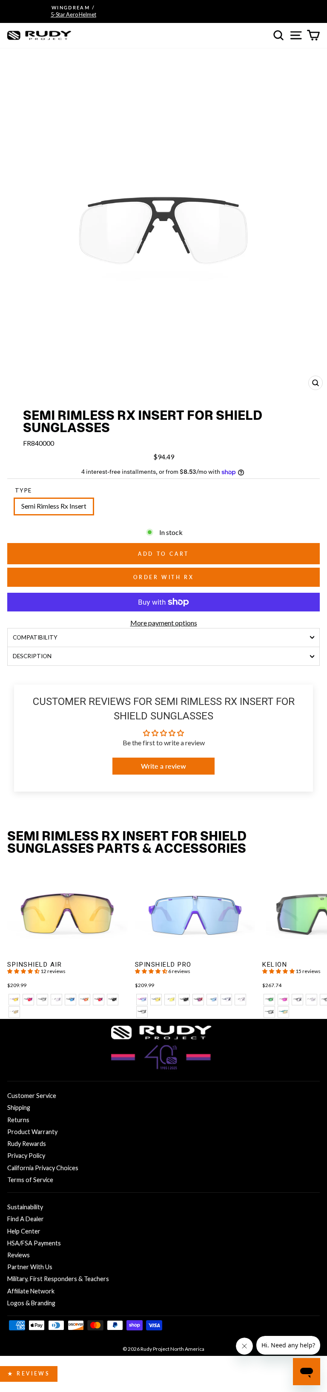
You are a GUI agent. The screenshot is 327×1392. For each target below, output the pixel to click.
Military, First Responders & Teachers (58, 1278)
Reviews (18, 1255)
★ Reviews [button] (29, 1373)
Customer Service (31, 1095)
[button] (23, 971)
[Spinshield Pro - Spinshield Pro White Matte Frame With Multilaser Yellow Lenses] (170, 999)
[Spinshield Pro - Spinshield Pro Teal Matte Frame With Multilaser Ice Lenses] (212, 999)
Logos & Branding (31, 1303)
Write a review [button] (163, 766)
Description (32, 656)
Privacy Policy (26, 1155)
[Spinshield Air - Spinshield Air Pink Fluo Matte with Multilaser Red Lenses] (28, 999)
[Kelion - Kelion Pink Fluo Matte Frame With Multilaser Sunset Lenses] (283, 999)
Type (23, 490)
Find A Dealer (25, 1218)
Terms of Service (30, 1179)
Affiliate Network (30, 1291)
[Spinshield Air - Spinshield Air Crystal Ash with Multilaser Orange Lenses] (84, 999)
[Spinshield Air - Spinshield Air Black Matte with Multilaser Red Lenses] (98, 999)
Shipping (18, 1107)
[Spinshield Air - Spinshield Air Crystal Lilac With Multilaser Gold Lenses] (14, 999)
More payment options (163, 623)
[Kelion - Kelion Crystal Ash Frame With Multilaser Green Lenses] (269, 999)
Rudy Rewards (26, 1143)
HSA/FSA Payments (34, 1243)
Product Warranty (32, 1131)
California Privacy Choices (42, 1167)
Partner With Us (29, 1266)
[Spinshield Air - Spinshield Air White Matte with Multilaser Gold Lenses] (14, 1012)
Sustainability (25, 1207)
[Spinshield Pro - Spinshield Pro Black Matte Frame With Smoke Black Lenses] (184, 999)
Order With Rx (163, 577)
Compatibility (35, 637)
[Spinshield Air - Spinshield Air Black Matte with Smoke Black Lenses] (112, 999)
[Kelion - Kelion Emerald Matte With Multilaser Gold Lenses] (283, 1012)
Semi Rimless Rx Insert (53, 506)
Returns (18, 1119)
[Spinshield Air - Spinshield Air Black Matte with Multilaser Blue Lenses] (70, 999)
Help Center (23, 1231)
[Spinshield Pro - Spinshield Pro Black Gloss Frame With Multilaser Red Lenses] (198, 999)
